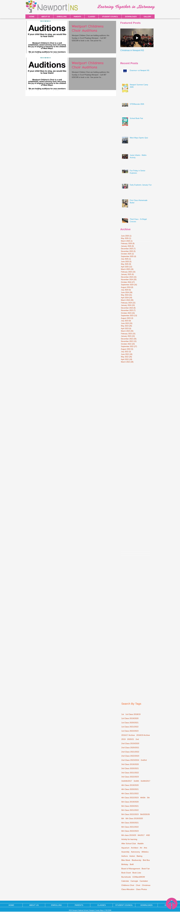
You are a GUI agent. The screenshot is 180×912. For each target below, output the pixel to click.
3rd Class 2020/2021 (130, 768)
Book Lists (136, 873)
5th (148, 797)
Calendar (125, 881)
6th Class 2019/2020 (134, 818)
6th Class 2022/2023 (130, 831)
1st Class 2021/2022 (129, 727)
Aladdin (140, 843)
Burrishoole (126, 877)
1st (122, 714)
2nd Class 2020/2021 (130, 747)
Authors (124, 856)
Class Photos (141, 889)
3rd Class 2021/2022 (130, 773)
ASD (148, 835)
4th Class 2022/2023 (130, 797)
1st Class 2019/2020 (129, 718)
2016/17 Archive (128, 735)
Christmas (146, 885)
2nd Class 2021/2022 (130, 752)
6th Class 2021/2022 (130, 827)
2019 (123, 739)
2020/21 (130, 739)
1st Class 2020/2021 (129, 723)
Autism (132, 856)
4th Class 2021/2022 (130, 793)
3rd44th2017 (126, 781)
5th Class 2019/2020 (130, 802)
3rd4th (136, 781)
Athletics (145, 852)
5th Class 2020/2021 (130, 806)
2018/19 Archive (143, 735)
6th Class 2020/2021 (130, 823)
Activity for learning (129, 839)
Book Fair (146, 869)
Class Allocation (127, 889)
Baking (139, 856)
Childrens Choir (127, 885)
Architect (134, 848)
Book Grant (126, 873)
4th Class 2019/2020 (130, 785)
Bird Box (146, 860)
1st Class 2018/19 (132, 714)
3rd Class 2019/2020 (130, 764)
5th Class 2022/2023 (130, 814)
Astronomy (135, 852)
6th (122, 818)
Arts (145, 848)
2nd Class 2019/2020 (130, 743)
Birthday (124, 864)
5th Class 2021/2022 (130, 810)
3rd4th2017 (145, 781)
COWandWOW (138, 877)
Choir (138, 885)
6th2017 (141, 835)
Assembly (125, 852)
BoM (132, 864)
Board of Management (130, 869)
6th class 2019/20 (128, 835)
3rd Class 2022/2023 (130, 777)
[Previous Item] (124, 38)
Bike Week (125, 860)
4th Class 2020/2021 (130, 789)
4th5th (142, 797)
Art (141, 848)
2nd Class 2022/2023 (130, 756)
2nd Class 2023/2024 (130, 760)
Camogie (134, 881)
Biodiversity (136, 860)
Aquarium (125, 848)
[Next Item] (149, 38)
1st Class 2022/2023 (129, 731)
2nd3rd (144, 760)
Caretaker (144, 881)
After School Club (128, 843)
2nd (137, 739)
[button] (130, 16)
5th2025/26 (145, 814)
